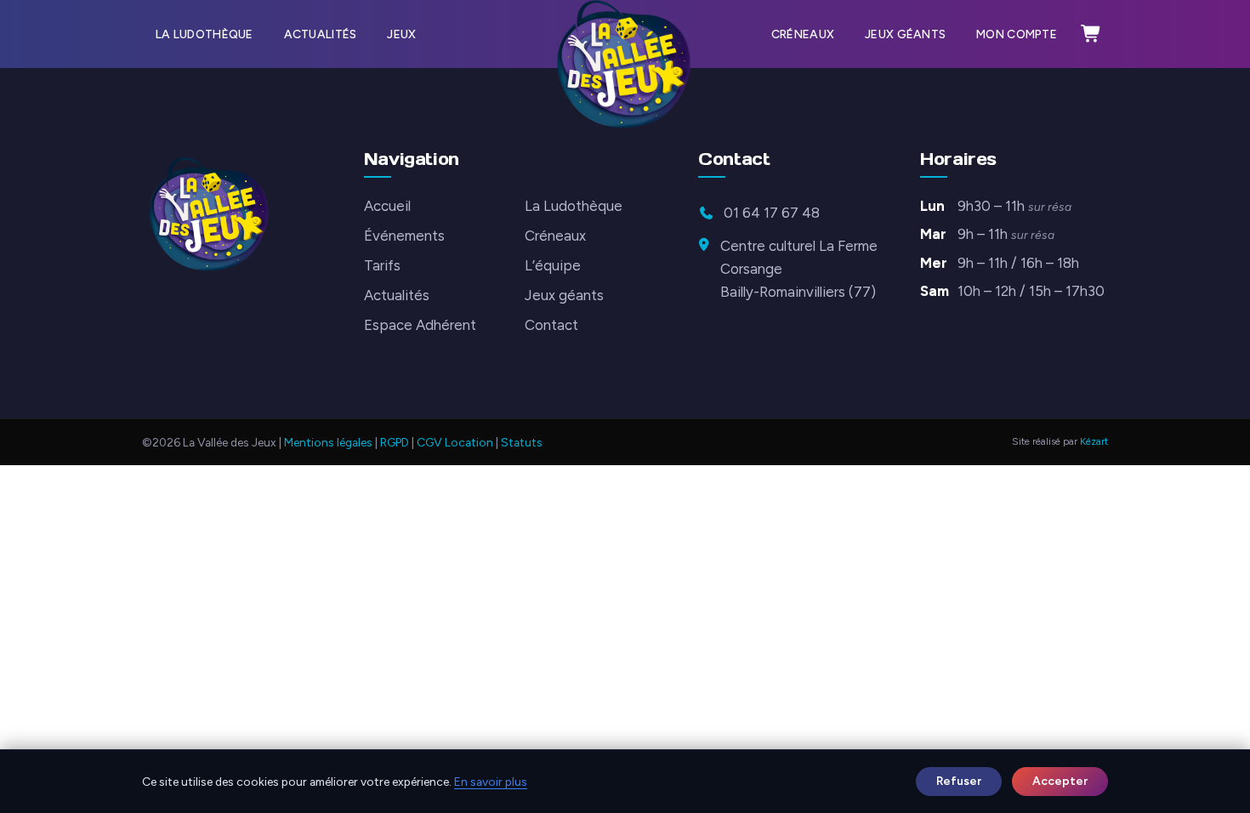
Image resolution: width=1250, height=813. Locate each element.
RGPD (394, 442)
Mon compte (1016, 34)
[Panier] (1091, 34)
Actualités (320, 34)
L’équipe (553, 265)
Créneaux (802, 34)
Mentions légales (328, 442)
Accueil (387, 205)
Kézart (1094, 441)
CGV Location (455, 442)
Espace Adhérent (420, 324)
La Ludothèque (204, 34)
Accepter (1060, 780)
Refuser (958, 780)
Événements (404, 235)
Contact (551, 324)
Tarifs (382, 265)
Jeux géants (905, 34)
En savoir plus (490, 781)
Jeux (401, 34)
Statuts (522, 442)
